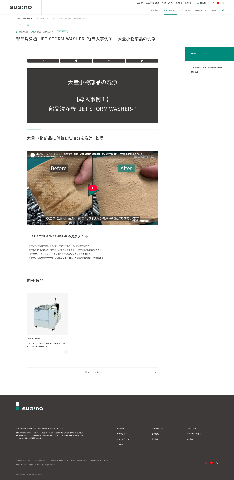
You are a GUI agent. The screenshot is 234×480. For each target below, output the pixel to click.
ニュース (213, 10)
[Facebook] (76, 61)
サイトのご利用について (24, 461)
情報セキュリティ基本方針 (59, 461)
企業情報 (140, 3)
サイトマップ (108, 461)
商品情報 (154, 10)
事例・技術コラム (170, 10)
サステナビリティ (167, 3)
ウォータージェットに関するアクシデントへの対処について (36, 465)
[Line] (109, 61)
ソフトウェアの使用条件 (79, 461)
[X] (43, 61)
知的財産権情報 (95, 461)
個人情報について (41, 461)
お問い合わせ (200, 10)
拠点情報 (179, 3)
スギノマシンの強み (152, 3)
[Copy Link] (142, 61)
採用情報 (188, 3)
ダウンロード (186, 10)
